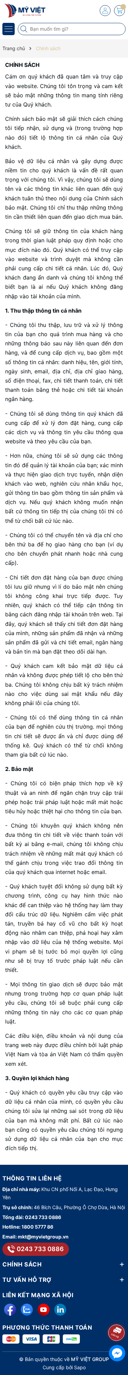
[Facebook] (10, 1310)
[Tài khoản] (105, 10)
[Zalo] (27, 1310)
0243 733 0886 (43, 1217)
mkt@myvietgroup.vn (43, 1237)
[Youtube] (43, 1310)
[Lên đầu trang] (118, 1314)
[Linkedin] (60, 1310)
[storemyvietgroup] (25, 10)
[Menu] (8, 29)
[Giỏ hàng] (119, 10)
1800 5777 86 (37, 1227)
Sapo (80, 1367)
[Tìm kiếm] (24, 29)
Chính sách (22, 64)
